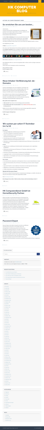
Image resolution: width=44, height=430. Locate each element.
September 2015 (8, 363)
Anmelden (7, 415)
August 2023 (7, 293)
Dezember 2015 (8, 358)
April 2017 (7, 336)
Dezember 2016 (8, 343)
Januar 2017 (7, 341)
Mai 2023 (7, 295)
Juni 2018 (7, 320)
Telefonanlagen (8, 405)
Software (7, 404)
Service (9, 75)
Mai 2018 (7, 322)
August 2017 (7, 329)
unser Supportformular (17, 59)
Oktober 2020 (7, 302)
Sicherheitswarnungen (9, 402)
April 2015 (7, 367)
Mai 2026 (7, 286)
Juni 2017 (7, 332)
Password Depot (10, 221)
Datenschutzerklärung (23, 1)
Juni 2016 (7, 351)
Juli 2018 (6, 319)
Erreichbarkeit (14, 75)
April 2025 (7, 289)
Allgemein (5, 75)
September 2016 (8, 346)
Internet (8, 118)
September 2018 (8, 317)
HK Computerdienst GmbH (7, 26)
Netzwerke (7, 399)
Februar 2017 (7, 339)
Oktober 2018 (7, 315)
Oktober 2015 (7, 362)
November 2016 (8, 345)
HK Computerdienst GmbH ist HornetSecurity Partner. (16, 192)
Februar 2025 (7, 291)
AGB (16, 1)
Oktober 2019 (7, 307)
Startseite (5, 1)
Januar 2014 (7, 384)
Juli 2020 (6, 303)
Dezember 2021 (8, 298)
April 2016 (7, 355)
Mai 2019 (7, 310)
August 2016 (7, 348)
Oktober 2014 (7, 377)
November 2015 (8, 360)
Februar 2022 (7, 296)
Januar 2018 (7, 324)
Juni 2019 (7, 308)
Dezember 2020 (8, 300)
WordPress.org (8, 420)
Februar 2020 (7, 305)
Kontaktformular (18, 261)
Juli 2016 (6, 350)
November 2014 (8, 376)
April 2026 (7, 288)
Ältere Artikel (8, 250)
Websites (6, 407)
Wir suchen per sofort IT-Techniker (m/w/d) (13, 275)
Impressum (11, 1)
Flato (35, 428)
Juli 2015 (6, 365)
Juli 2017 (6, 331)
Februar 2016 (7, 357)
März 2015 (7, 369)
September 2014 (8, 379)
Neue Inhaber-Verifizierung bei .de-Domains (13, 273)
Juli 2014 (6, 381)
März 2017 (7, 338)
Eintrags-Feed (7, 416)
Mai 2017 (7, 334)
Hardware (7, 393)
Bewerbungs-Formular (9, 176)
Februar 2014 (7, 382)
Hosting (5, 118)
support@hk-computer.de (11, 45)
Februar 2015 (7, 370)
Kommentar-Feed (8, 418)
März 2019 (7, 314)
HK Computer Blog (22, 9)
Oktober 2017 (7, 327)
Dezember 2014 (8, 374)
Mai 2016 (7, 353)
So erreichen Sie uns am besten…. (18, 24)
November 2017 (8, 326)
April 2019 (7, 312)
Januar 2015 (7, 372)
